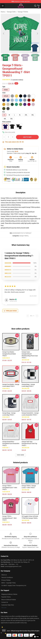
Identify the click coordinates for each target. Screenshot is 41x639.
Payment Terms (6, 597)
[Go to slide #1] (5, 57)
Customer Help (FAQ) (7, 605)
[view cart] (38, 6)
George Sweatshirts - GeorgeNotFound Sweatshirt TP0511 (10, 443)
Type (3, 86)
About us (4, 575)
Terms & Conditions (7, 577)
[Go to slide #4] (35, 57)
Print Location (6, 121)
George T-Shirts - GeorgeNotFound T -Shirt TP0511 (9, 487)
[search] (35, 6)
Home (3, 12)
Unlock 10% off (4, 631)
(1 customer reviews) (17, 80)
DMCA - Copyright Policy (8, 583)
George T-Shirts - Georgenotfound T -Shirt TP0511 (9, 518)
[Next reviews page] (37, 315)
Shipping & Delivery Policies (9, 594)
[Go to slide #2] (15, 57)
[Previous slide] (4, 33)
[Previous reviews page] (27, 315)
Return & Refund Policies (8, 599)
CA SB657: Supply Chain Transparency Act (13, 585)
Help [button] (37, 636)
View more (20, 455)
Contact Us (4, 602)
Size (3, 112)
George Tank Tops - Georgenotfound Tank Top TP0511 (29, 443)
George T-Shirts (23, 12)
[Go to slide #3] (25, 57)
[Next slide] (37, 33)
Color (4, 92)
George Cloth (11, 12)
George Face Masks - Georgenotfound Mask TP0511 (9, 354)
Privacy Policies (5, 580)
